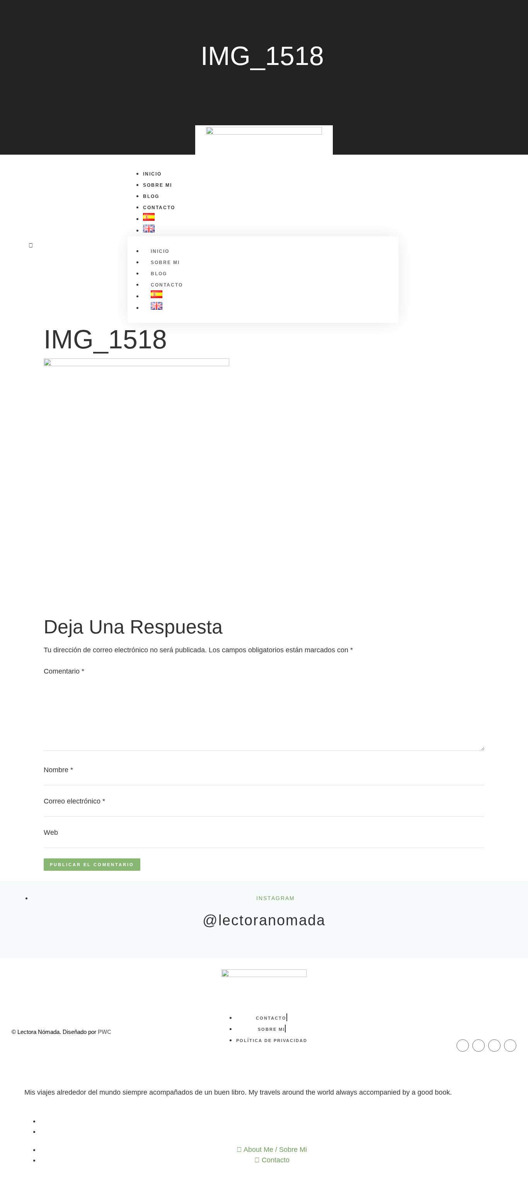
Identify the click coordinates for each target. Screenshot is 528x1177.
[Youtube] (510, 1045)
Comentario (64, 671)
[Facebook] (462, 1045)
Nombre (58, 769)
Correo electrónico (74, 801)
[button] (30, 245)
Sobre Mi (157, 185)
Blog (151, 196)
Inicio (152, 174)
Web (51, 832)
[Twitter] (494, 1045)
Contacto (159, 207)
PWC (104, 1032)
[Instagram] (478, 1045)
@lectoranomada (264, 920)
